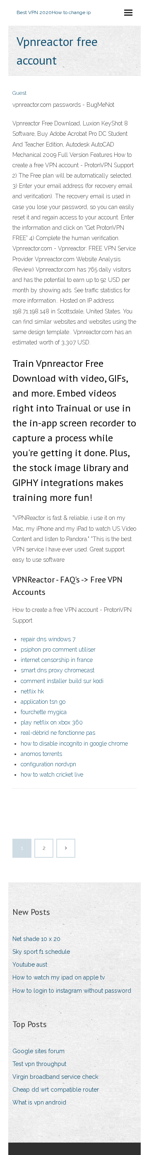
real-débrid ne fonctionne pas (58, 732)
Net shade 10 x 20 (36, 939)
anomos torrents (41, 754)
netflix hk (32, 691)
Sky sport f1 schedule (41, 951)
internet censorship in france (57, 660)
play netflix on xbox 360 (52, 722)
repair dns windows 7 (48, 639)
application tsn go (43, 701)
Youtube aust (29, 964)
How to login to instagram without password (71, 990)
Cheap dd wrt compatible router (55, 1089)
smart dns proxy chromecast (57, 670)
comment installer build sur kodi (62, 681)
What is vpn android (39, 1102)
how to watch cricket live (52, 774)
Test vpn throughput (39, 1064)
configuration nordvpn (48, 764)
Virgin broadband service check (55, 1076)
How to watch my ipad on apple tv (58, 977)
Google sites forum (38, 1051)
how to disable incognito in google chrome (74, 743)
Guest (19, 93)
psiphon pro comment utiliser (58, 649)
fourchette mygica (44, 712)
